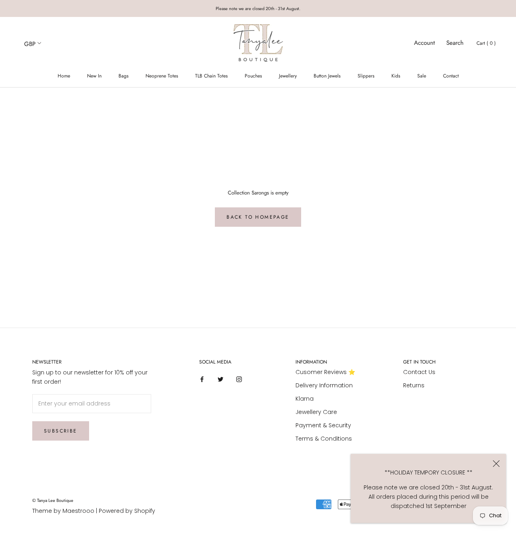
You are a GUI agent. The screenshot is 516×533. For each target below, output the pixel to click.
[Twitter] (220, 378)
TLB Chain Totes (211, 75)
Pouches (253, 75)
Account (424, 42)
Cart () (486, 43)
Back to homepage (258, 217)
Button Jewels (327, 75)
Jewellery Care (316, 412)
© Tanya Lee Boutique (52, 500)
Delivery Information (324, 385)
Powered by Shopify (127, 511)
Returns (413, 385)
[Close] (496, 463)
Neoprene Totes (162, 75)
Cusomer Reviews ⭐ (325, 372)
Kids (395, 75)
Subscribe (60, 431)
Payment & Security (323, 425)
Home (64, 75)
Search (455, 42)
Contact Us (419, 372)
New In (94, 75)
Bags (124, 75)
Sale (421, 75)
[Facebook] (202, 378)
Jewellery (288, 75)
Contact (451, 75)
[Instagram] (239, 378)
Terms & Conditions (323, 439)
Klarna (304, 399)
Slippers (366, 75)
